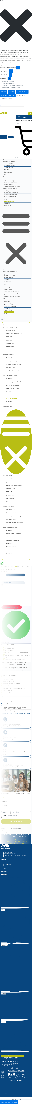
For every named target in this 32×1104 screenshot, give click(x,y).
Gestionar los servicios (8, 83)
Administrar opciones (8, 81)
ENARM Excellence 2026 (9, 165)
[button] (16, 26)
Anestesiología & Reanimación (11, 192)
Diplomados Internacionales (10, 188)
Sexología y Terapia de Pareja (13, 364)
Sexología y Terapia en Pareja (11, 182)
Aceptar (3, 92)
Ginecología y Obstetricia (12, 388)
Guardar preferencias (7, 95)
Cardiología (7, 191)
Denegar (11, 92)
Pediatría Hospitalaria (9, 201)
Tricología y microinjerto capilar (11, 181)
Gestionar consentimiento (9, 1102)
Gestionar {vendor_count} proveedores (12, 85)
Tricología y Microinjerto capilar (14, 361)
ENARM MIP (7, 169)
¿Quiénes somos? (7, 159)
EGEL (5, 174)
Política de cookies (7, 98)
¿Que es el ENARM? (8, 163)
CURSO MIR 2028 (8, 172)
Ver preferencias (22, 92)
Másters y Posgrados (8, 176)
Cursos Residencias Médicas (10, 327)
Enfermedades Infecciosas (10, 194)
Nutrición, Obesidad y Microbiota (12, 186)
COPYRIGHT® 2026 (16, 1099)
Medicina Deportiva (8, 184)
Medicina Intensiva (8, 200)
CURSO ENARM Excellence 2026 (13, 333)
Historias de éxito (7, 205)
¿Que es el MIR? (8, 171)
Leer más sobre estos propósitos (11, 87)
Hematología (7, 198)
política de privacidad (12, 815)
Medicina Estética (8, 179)
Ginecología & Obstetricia (10, 196)
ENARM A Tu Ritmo (8, 167)
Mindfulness (7, 203)
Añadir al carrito (16, 575)
